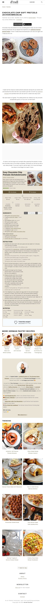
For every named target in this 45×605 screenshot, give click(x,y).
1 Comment (19, 19)
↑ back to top (22, 567)
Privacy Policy (22, 578)
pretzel (37, 387)
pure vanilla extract (16, 228)
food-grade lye (13, 235)
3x (40, 213)
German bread (21, 385)
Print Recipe (28, 24)
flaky (29, 385)
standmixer (16, 249)
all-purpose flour (15, 215)
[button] (3, 188)
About (22, 576)
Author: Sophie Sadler (8, 177)
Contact (22, 596)
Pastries (9, 6)
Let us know (21, 323)
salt (12, 230)
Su (5, 401)
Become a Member (10, 397)
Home (3, 6)
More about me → (22, 414)
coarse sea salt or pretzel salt (12, 238)
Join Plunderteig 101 (10, 395)
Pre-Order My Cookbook (11, 405)
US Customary (31, 213)
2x (38, 213)
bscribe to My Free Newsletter (14, 401)
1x (36, 213)
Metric (26, 213)
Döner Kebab (29, 387)
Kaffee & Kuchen (12, 387)
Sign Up (17, 587)
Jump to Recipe (18, 24)
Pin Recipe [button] (33, 192)
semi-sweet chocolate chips (17, 231)
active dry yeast (13, 217)
